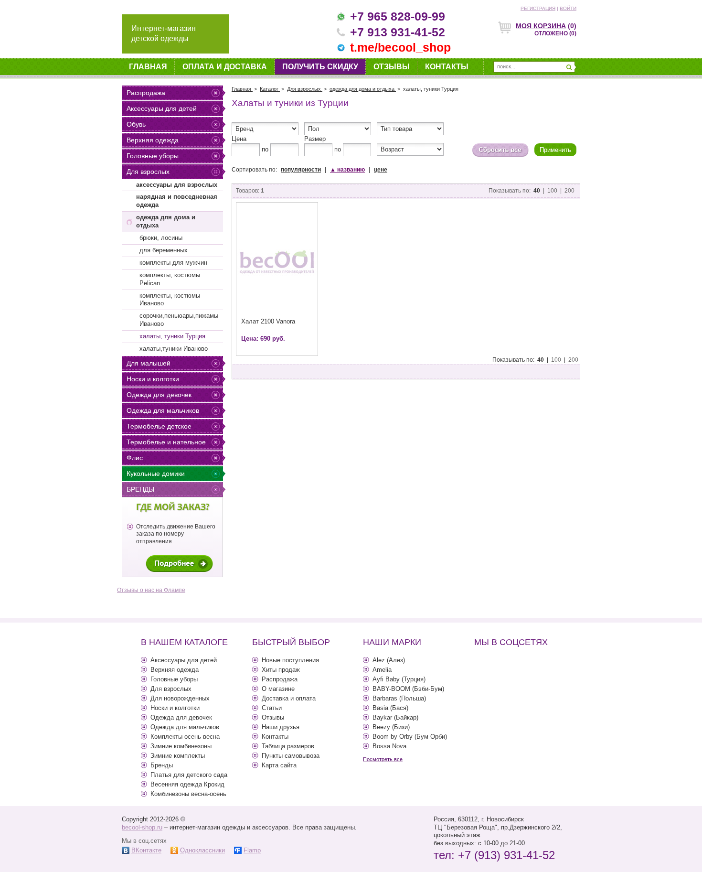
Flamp (252, 850)
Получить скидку (320, 67)
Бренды (140, 489)
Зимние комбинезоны (181, 746)
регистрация (538, 8)
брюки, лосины (160, 237)
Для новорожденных (180, 698)
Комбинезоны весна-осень (188, 793)
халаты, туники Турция (172, 336)
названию (347, 169)
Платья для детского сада (188, 774)
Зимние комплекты (177, 755)
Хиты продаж (281, 669)
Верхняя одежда (153, 140)
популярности (301, 169)
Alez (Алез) (388, 660)
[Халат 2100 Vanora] (277, 262)
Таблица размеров (288, 746)
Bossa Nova (389, 746)
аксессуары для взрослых (176, 184)
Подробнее (179, 563)
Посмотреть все (383, 759)
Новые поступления (290, 660)
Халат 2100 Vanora (268, 321)
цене (380, 169)
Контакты (446, 67)
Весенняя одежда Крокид (187, 784)
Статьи (272, 707)
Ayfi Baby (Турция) (398, 679)
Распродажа (146, 93)
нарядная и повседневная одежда (176, 200)
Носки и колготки (153, 379)
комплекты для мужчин (173, 262)
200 (569, 190)
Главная (148, 67)
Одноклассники (202, 850)
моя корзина (541, 26)
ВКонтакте (146, 850)
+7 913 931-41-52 (397, 32)
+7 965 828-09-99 (397, 16)
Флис (135, 458)
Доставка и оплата (289, 698)
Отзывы (391, 67)
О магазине (278, 688)
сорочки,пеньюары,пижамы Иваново (178, 319)
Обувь (136, 124)
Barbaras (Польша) (399, 698)
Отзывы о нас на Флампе (151, 590)
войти (568, 8)
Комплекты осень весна (185, 736)
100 (552, 190)
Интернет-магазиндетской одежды (163, 33)
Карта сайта (279, 765)
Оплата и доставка (224, 67)
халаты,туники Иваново (173, 348)
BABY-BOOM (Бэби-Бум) (408, 688)
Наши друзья (280, 727)
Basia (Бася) (390, 707)
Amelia (382, 669)
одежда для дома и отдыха (165, 221)
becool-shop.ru (142, 827)
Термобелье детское (159, 426)
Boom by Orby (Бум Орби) (409, 736)
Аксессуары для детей (162, 108)
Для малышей (148, 363)
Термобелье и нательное (166, 442)
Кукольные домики (156, 473)
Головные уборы (153, 156)
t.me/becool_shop (400, 47)
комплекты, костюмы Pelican (169, 279)
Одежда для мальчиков (163, 410)
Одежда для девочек (159, 394)
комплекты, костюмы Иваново (169, 299)
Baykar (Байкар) (395, 717)
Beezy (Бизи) (391, 727)
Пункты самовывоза (290, 755)
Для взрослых (148, 171)
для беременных (163, 250)
